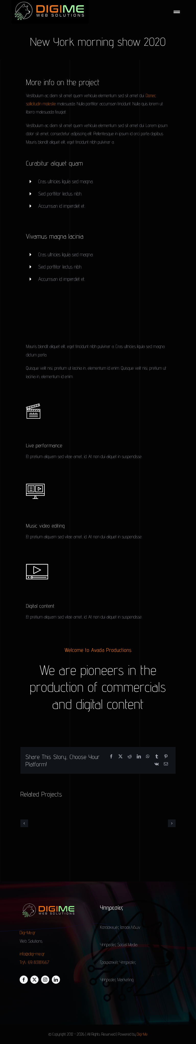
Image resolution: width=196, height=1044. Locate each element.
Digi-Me (142, 1034)
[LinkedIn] (138, 756)
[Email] (165, 764)
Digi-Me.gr (28, 932)
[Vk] (156, 764)
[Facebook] (111, 756)
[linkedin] (56, 980)
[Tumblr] (156, 756)
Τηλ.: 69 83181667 (34, 962)
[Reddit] (129, 756)
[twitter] (34, 980)
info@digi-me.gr (32, 953)
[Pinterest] (165, 756)
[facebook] (24, 980)
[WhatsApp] (147, 756)
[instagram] (45, 980)
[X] (120, 756)
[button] (24, 823)
